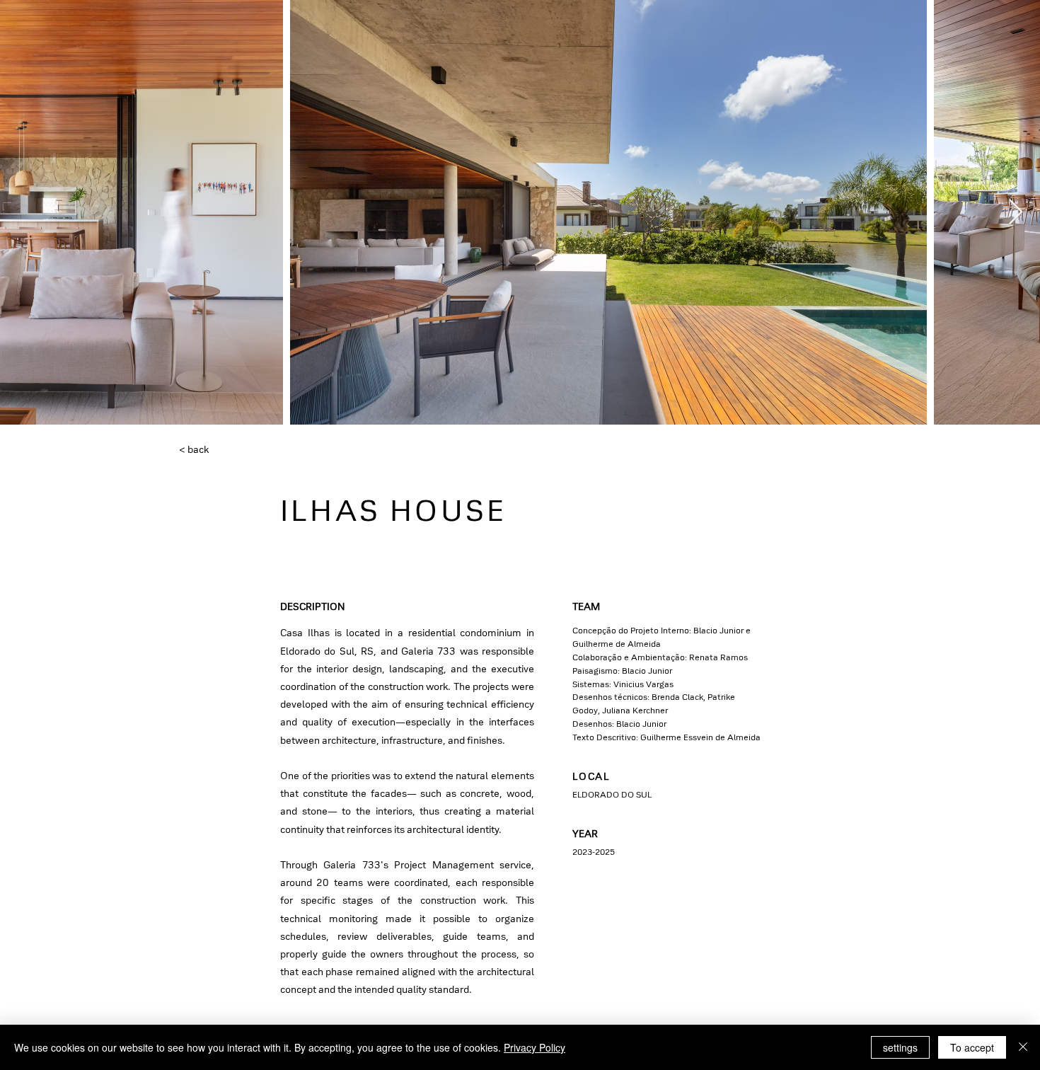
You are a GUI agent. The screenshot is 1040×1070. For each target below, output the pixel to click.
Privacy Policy (534, 1047)
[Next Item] (1015, 212)
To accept (972, 1047)
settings (900, 1047)
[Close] (1023, 1047)
